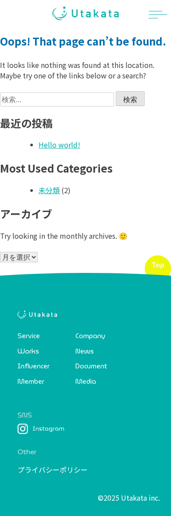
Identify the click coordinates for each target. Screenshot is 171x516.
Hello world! (59, 144)
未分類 (49, 190)
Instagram (48, 428)
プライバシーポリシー (53, 469)
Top (158, 265)
